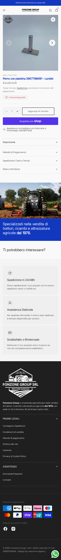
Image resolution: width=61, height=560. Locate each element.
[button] (4, 10)
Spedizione (22, 88)
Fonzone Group (18, 548)
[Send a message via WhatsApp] (55, 554)
